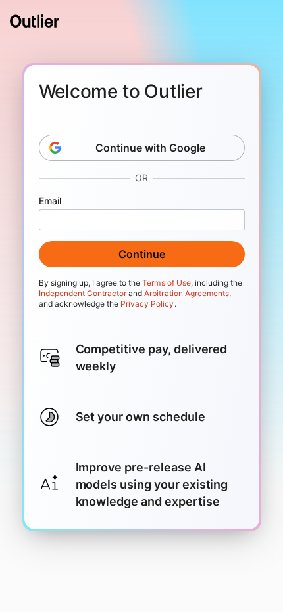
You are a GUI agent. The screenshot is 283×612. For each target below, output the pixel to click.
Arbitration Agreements (186, 293)
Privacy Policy (147, 304)
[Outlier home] (34, 21)
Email (50, 200)
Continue (141, 254)
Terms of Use (166, 283)
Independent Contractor (83, 293)
